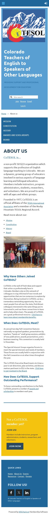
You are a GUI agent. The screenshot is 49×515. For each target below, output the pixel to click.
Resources (12, 476)
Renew (23, 101)
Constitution (11, 224)
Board (8, 232)
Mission (9, 220)
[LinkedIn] (27, 492)
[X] (19, 492)
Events (26, 473)
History (9, 228)
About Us (18, 473)
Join (17, 101)
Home (3, 113)
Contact (21, 476)
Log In (23, 106)
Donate (29, 476)
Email (29, 101)
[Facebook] (11, 492)
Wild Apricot (24, 512)
